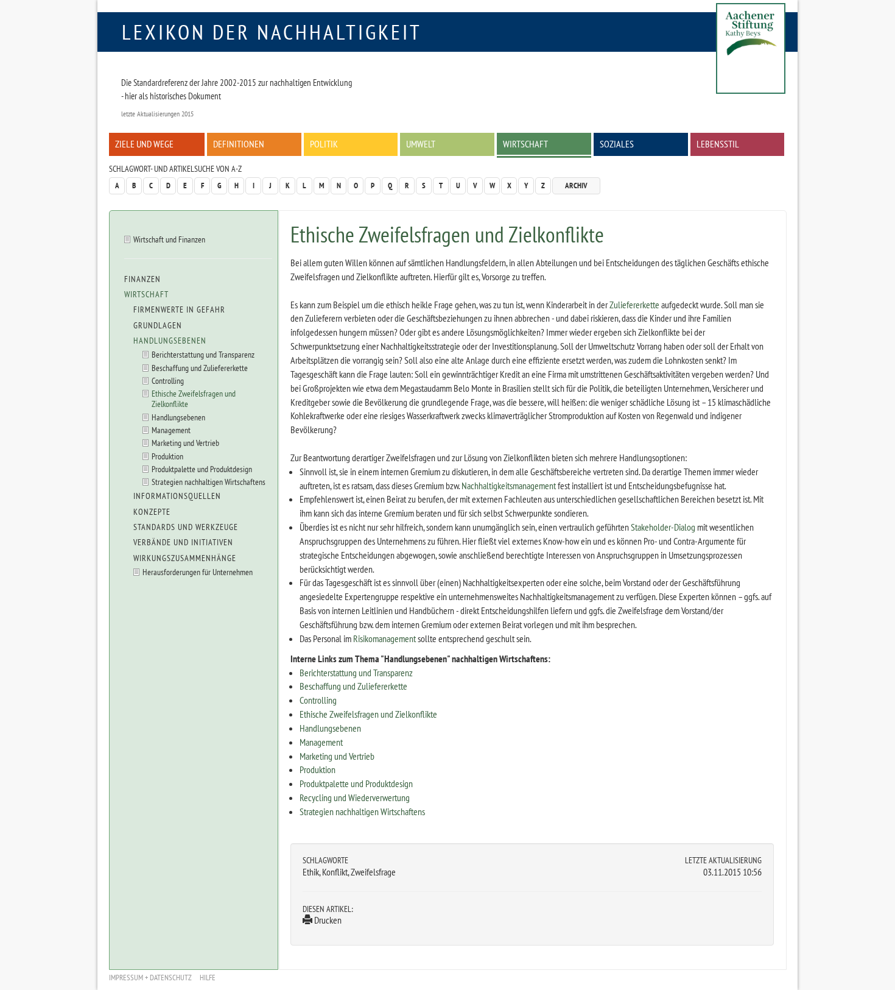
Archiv (576, 185)
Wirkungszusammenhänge (184, 558)
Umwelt (420, 144)
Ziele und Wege (144, 144)
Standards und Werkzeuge (185, 527)
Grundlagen (157, 325)
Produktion (317, 769)
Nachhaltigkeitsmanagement (509, 485)
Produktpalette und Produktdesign (356, 783)
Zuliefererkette (634, 305)
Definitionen (238, 144)
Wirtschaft (525, 144)
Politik (324, 144)
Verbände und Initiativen (183, 542)
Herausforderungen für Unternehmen (197, 572)
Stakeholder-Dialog (663, 527)
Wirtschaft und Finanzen (169, 239)
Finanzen (142, 279)
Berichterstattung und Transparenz (356, 672)
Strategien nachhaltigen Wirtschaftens (362, 811)
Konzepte (151, 511)
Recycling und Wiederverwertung (355, 797)
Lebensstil (718, 144)
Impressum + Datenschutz (150, 977)
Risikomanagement (384, 638)
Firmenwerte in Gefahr (179, 309)
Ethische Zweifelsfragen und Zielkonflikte (368, 714)
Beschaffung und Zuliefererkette (353, 686)
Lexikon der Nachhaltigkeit (272, 32)
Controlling (318, 700)
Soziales (617, 144)
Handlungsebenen (330, 728)
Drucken (327, 920)
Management (321, 742)
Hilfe (208, 977)
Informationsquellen (177, 495)
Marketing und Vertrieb (337, 756)
